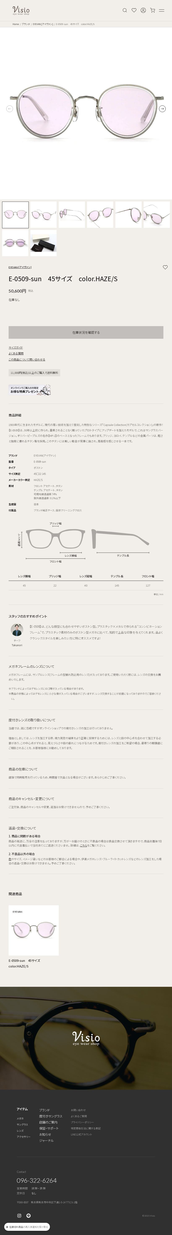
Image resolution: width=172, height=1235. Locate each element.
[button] (162, 108)
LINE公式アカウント (81, 1134)
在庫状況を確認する (86, 332)
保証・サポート (49, 1128)
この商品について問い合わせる (27, 359)
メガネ (20, 1118)
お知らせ (45, 1134)
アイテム (22, 1109)
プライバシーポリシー (82, 1122)
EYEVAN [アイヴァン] (43, 24)
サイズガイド (16, 347)
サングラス (22, 1124)
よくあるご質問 (79, 1116)
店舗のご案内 (48, 1122)
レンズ (20, 1130)
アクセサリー (24, 1136)
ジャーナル (46, 1140)
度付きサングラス (50, 1116)
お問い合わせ (78, 1110)
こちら (83, 845)
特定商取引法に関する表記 (86, 1128)
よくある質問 (16, 353)
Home (16, 24)
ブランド (26, 24)
